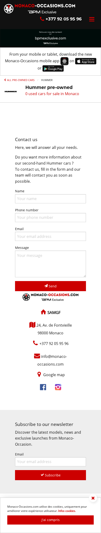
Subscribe (52, 475)
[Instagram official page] (58, 387)
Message (22, 247)
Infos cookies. (67, 511)
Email (19, 229)
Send (52, 286)
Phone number (27, 210)
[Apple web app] (85, 60)
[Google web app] (53, 68)
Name (19, 191)
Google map (54, 374)
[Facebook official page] (43, 387)
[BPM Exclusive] (50, 37)
